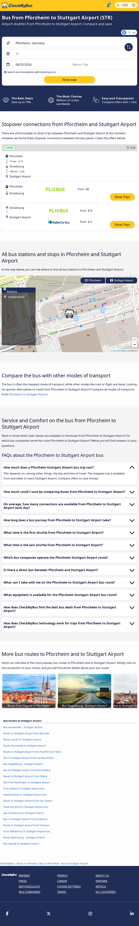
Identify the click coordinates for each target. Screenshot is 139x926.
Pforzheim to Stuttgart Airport (28, 394)
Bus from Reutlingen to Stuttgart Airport (26, 782)
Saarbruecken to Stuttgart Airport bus (25, 794)
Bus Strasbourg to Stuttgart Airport (23, 813)
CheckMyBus (7, 863)
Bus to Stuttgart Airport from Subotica (25, 819)
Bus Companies (29, 892)
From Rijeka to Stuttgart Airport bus (24, 788)
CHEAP (10, 147)
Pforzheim (94, 280)
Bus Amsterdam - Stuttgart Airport (23, 727)
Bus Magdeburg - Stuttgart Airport (23, 764)
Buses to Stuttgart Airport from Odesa (25, 776)
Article (101, 886)
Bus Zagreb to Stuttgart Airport (21, 843)
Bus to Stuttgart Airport (74, 863)
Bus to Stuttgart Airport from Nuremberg (27, 770)
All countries (106, 892)
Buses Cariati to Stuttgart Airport (22, 739)
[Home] (16, 6)
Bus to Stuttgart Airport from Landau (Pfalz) (28, 757)
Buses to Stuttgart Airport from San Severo (28, 800)
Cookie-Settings (69, 886)
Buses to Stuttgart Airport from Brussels (26, 733)
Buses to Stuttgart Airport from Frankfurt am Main (32, 751)
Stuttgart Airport (123, 280)
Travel (61, 892)
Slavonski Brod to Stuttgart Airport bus (25, 806)
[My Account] (108, 5)
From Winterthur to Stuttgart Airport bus (26, 831)
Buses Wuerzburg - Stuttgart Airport (24, 837)
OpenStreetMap (119, 350)
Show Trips (122, 197)
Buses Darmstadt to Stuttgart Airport (24, 745)
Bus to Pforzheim (49, 863)
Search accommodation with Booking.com (31, 72)
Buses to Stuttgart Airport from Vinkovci (26, 825)
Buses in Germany (27, 863)
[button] (69, 314)
